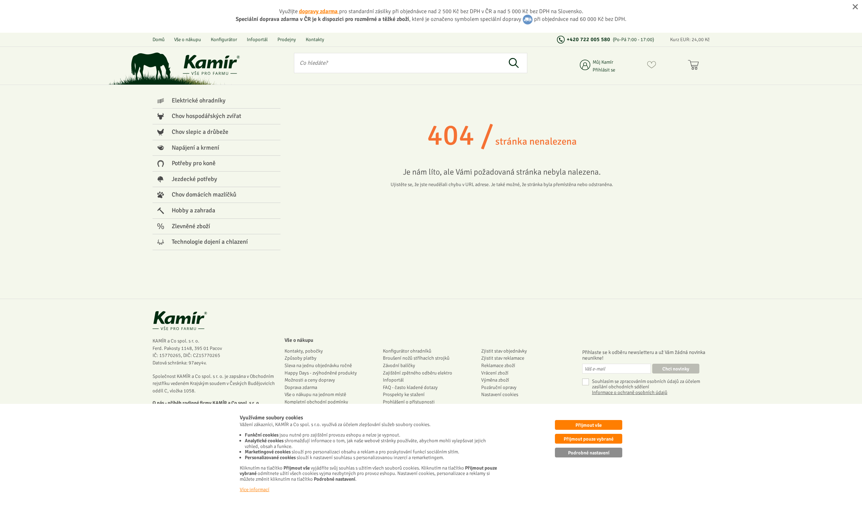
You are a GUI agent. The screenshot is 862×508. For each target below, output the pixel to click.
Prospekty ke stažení (404, 394)
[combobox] (397, 63)
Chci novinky (675, 369)
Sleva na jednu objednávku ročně (318, 365)
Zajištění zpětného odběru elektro (417, 373)
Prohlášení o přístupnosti (409, 402)
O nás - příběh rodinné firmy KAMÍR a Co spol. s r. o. (206, 403)
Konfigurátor (224, 39)
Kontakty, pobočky (304, 351)
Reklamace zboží (498, 365)
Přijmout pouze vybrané (589, 439)
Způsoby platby (301, 358)
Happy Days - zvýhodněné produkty (321, 373)
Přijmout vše (588, 425)
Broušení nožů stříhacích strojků (416, 358)
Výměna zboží (495, 380)
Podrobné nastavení (588, 453)
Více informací (254, 489)
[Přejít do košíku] (695, 66)
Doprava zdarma (301, 387)
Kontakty (315, 39)
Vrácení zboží (494, 373)
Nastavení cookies (499, 394)
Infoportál (257, 39)
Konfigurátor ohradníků (407, 351)
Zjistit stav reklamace (502, 358)
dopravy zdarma (319, 11)
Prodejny (286, 39)
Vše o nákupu (187, 39)
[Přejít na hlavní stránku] (211, 65)
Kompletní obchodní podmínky (316, 402)
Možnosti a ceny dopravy (310, 380)
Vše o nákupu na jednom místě (315, 394)
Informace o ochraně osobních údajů (629, 392)
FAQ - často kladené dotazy (410, 387)
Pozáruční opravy (499, 387)
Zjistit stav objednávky (504, 351)
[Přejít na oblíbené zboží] (651, 66)
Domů (159, 39)
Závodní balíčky (399, 365)
